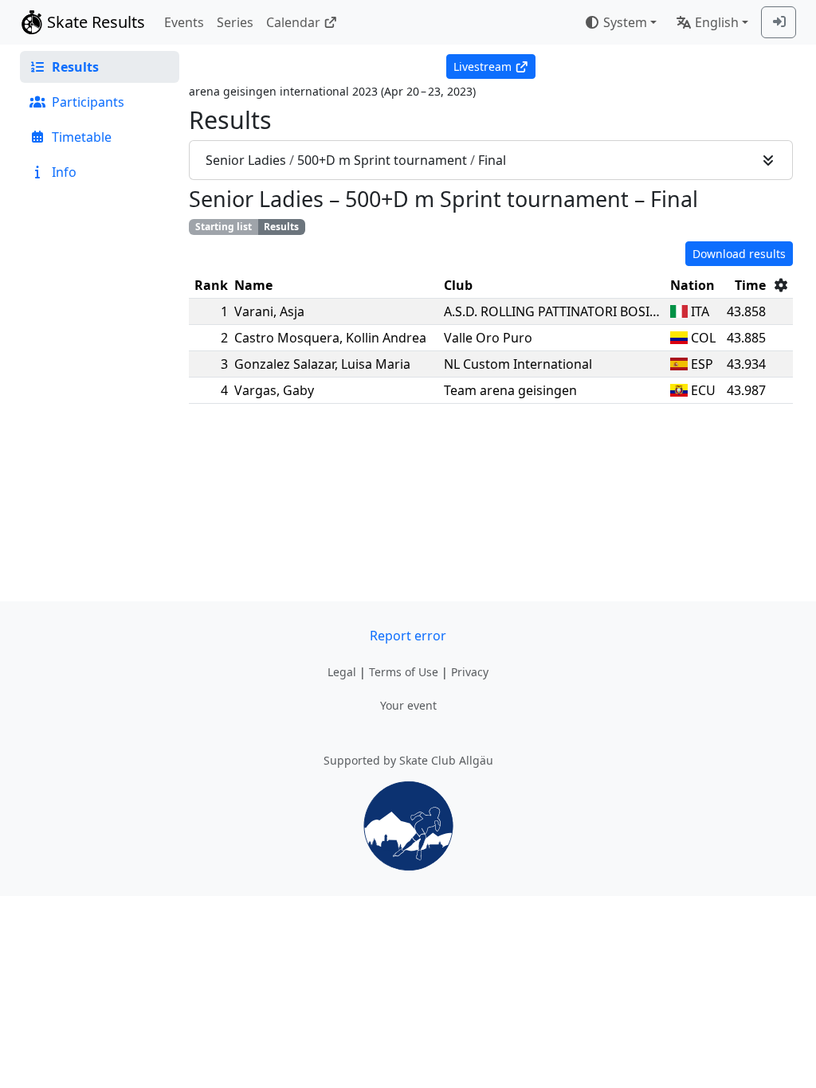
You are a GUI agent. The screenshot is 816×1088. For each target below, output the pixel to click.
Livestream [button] (482, 66)
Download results (739, 253)
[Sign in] (778, 22)
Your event (408, 705)
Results (281, 226)
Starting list (223, 226)
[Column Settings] (781, 285)
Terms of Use (403, 671)
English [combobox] (717, 22)
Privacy (469, 671)
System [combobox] (625, 22)
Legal (342, 671)
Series (235, 22)
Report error (408, 635)
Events (184, 22)
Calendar (293, 22)
